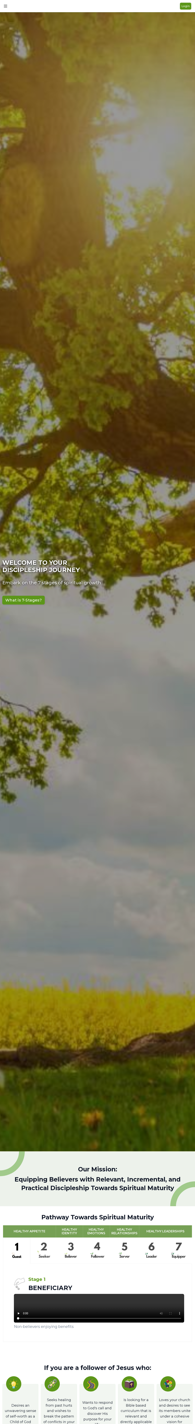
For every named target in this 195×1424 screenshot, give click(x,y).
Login (185, 6)
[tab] (16, 1251)
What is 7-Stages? (23, 600)
